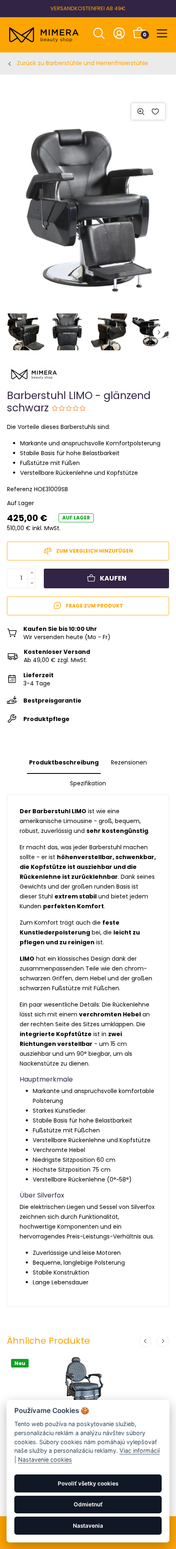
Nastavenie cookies (45, 1459)
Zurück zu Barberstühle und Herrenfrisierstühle (82, 63)
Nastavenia (88, 1525)
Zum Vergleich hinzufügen (94, 550)
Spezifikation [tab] (88, 783)
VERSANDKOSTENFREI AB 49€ (88, 8)
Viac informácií (140, 1450)
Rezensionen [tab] (129, 762)
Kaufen (113, 578)
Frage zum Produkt (94, 605)
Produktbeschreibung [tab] (64, 762)
